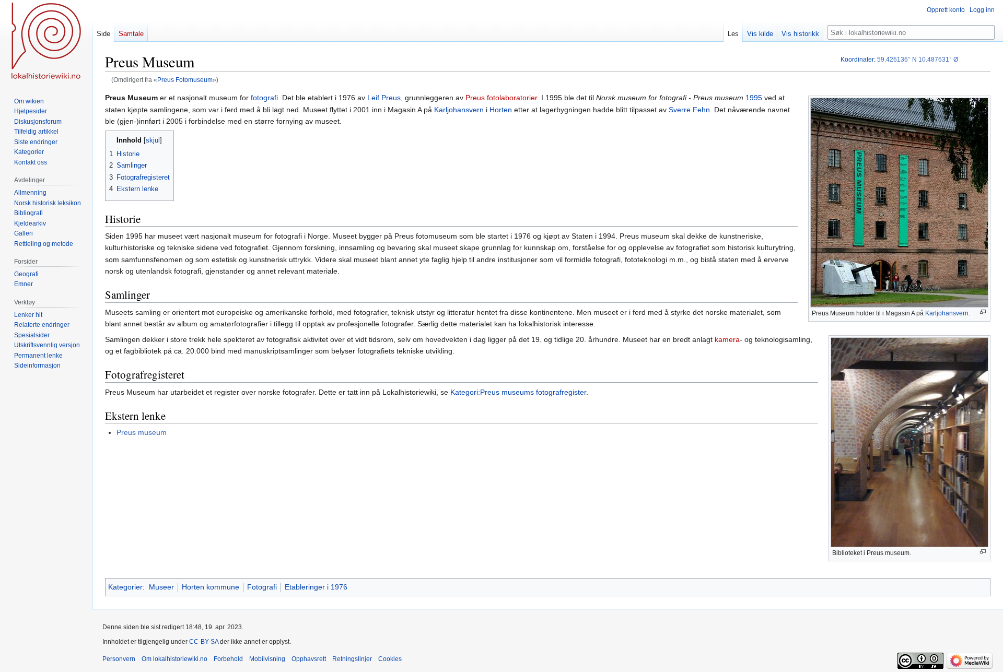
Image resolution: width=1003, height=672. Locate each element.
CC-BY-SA (203, 641)
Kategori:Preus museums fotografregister (518, 392)
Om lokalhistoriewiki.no (174, 659)
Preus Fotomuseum (185, 79)
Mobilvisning (267, 659)
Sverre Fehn (689, 109)
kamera (727, 339)
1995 (753, 97)
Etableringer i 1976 (316, 587)
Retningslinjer (352, 659)
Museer (161, 587)
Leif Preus (384, 97)
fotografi (264, 97)
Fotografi (262, 587)
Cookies (390, 659)
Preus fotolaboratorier (501, 97)
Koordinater (857, 59)
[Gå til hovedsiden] (46, 42)
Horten (500, 109)
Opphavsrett (308, 659)
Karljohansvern (947, 313)
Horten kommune (210, 587)
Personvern (118, 659)
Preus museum (141, 432)
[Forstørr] (983, 312)
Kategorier (125, 587)
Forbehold (228, 659)
